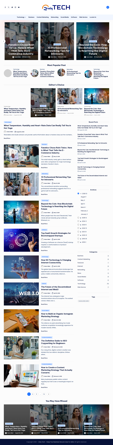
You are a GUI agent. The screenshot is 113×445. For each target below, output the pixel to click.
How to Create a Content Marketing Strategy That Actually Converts (56, 370)
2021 (83, 232)
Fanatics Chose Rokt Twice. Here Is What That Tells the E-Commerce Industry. (21, 49)
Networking (56, 44)
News (79, 273)
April (82, 204)
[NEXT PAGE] (48, 394)
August (83, 197)
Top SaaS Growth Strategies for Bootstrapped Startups (93, 159)
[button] (109, 41)
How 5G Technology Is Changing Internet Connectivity (91, 168)
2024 (83, 221)
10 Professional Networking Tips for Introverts (56, 50)
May (82, 200)
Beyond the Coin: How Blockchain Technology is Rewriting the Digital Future (92, 49)
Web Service (82, 287)
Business (20, 41)
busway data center (84, 301)
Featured (81, 263)
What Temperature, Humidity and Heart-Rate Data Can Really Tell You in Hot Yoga (20, 74)
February (84, 211)
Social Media (45, 310)
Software (44, 229)
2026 (83, 194)
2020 (83, 235)
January (83, 214)
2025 (83, 218)
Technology (92, 41)
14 (44, 394)
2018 (83, 242)
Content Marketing (47, 337)
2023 (83, 225)
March (83, 207)
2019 (83, 239)
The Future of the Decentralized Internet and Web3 (92, 177)
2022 (83, 228)
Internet (44, 283)
